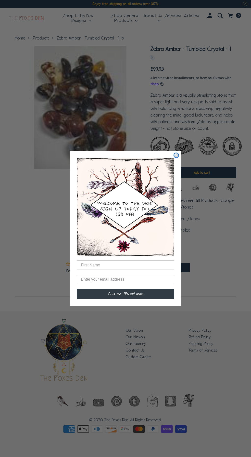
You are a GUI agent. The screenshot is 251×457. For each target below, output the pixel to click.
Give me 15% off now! (125, 294)
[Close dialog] (176, 155)
